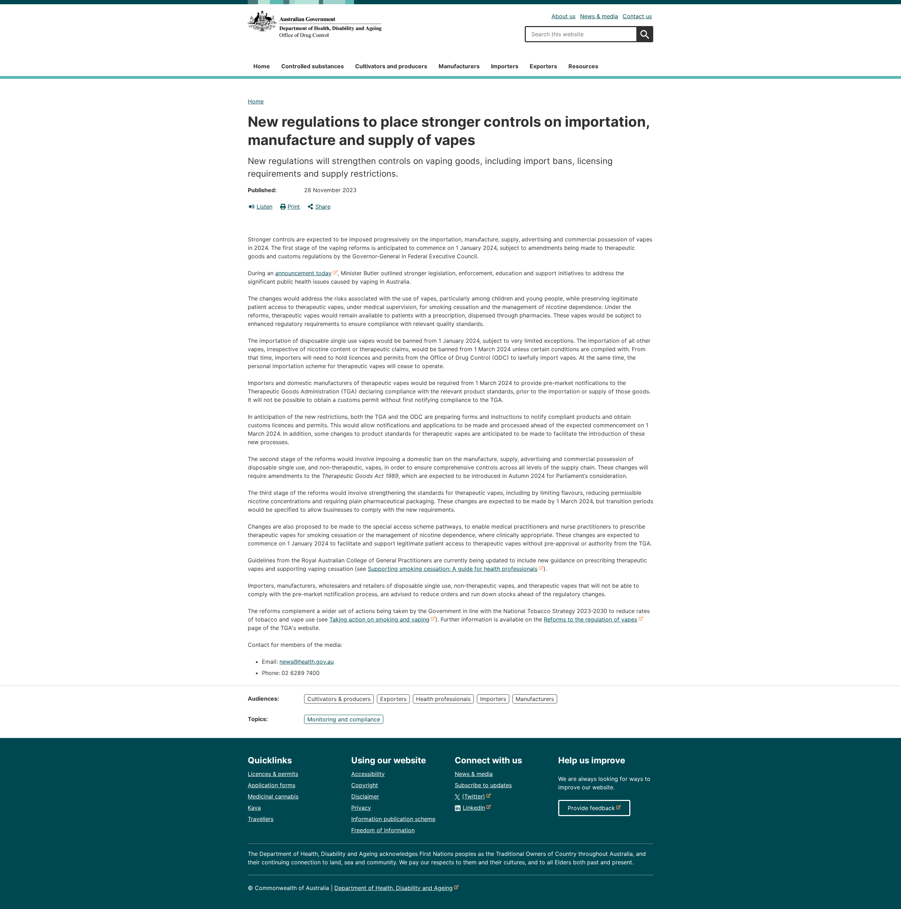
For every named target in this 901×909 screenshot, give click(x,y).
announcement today (304, 273)
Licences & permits (273, 773)
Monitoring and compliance (343, 719)
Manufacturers (459, 66)
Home (261, 66)
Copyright (364, 785)
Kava (254, 807)
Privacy (361, 807)
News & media (599, 16)
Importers (504, 66)
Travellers (260, 818)
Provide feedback (593, 810)
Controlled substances (312, 66)
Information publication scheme (393, 818)
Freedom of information (383, 830)
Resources (583, 66)
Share (322, 206)
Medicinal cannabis (273, 796)
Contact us (637, 16)
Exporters (543, 66)
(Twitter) (475, 796)
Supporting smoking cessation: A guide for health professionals (454, 568)
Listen (264, 206)
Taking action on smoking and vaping (380, 619)
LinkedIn (475, 807)
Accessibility (368, 773)
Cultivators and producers (391, 66)
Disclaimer (365, 796)
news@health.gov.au (306, 661)
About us (563, 16)
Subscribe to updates (483, 785)
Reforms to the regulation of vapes (592, 619)
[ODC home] (315, 24)
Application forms (271, 785)
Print (294, 206)
